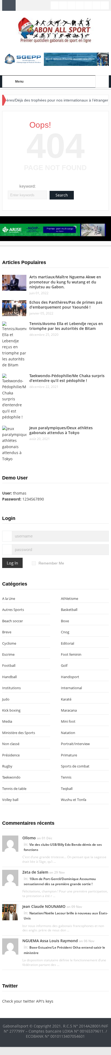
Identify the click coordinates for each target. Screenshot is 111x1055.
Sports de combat (75, 766)
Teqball (66, 788)
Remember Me (51, 563)
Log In (12, 563)
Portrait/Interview (75, 743)
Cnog (65, 632)
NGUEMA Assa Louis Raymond (50, 940)
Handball (9, 676)
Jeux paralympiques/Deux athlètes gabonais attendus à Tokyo (61, 430)
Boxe (65, 620)
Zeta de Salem (35, 872)
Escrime (8, 654)
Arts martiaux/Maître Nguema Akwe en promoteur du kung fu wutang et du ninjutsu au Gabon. (65, 281)
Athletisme (69, 598)
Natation (68, 732)
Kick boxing (11, 710)
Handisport (70, 676)
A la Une (8, 598)
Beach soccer (12, 620)
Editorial (67, 643)
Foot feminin (71, 654)
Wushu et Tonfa (73, 799)
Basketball (69, 609)
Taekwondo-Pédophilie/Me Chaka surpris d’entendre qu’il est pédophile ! (67, 378)
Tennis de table (14, 788)
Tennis (66, 777)
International (71, 687)
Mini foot (68, 721)
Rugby (7, 766)
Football (8, 665)
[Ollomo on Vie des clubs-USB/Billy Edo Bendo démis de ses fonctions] (10, 843)
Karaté (66, 699)
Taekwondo (11, 777)
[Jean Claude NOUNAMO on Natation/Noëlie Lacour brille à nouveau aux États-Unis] (10, 911)
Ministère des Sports (18, 732)
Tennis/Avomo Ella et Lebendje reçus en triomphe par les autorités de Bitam (66, 326)
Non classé (10, 743)
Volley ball (10, 799)
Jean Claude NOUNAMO (43, 906)
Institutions (11, 687)
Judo (5, 699)
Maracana (69, 710)
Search (62, 195)
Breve (6, 632)
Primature (69, 755)
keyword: (27, 186)
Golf (64, 665)
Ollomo (29, 837)
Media (7, 721)
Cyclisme (9, 643)
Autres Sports (13, 609)
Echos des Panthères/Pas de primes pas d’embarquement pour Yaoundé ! (65, 305)
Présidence (11, 755)
